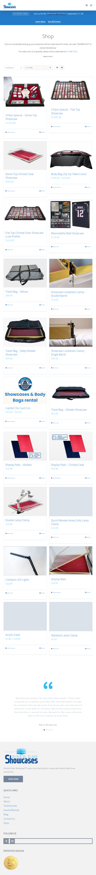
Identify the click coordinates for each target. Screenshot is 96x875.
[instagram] (12, 837)
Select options (11, 132)
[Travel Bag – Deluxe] (25, 273)
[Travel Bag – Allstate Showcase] (70, 391)
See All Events (54, 21)
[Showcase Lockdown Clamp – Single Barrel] (70, 332)
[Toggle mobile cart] (86, 5)
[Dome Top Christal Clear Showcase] (25, 155)
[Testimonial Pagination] (44, 726)
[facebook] (6, 837)
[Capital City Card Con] (25, 390)
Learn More (40, 21)
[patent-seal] (11, 853)
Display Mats (58, 579)
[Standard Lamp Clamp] (70, 616)
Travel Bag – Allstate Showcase (69, 409)
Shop (6, 819)
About (7, 798)
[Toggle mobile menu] (91, 5)
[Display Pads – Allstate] (25, 446)
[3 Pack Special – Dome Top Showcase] (25, 94)
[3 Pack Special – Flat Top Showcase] (70, 91)
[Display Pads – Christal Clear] (70, 446)
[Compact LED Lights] (25, 561)
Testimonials (10, 802)
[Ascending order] (50, 67)
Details (43, 132)
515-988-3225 (71, 51)
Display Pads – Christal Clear (67, 465)
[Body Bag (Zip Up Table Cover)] (70, 155)
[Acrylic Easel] (25, 616)
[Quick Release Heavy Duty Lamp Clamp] (70, 501)
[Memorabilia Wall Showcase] (70, 214)
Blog (6, 810)
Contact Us (9, 815)
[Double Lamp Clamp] (25, 501)
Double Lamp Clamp (17, 520)
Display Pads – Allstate (18, 465)
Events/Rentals (11, 806)
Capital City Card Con (17, 408)
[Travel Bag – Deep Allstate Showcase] (25, 332)
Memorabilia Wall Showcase (67, 233)
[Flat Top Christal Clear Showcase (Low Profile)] (25, 214)
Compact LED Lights (17, 579)
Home (7, 793)
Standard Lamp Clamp (64, 635)
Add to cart (10, 250)
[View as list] (62, 67)
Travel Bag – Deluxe (16, 291)
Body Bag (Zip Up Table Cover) (69, 174)
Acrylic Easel (12, 635)
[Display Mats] (70, 560)
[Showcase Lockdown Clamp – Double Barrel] (70, 273)
